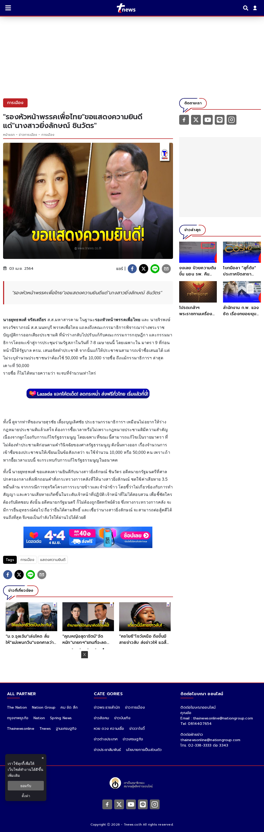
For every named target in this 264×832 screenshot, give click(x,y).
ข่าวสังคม (101, 718)
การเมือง (48, 134)
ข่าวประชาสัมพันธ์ (107, 749)
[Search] (246, 8)
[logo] (122, 8)
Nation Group (43, 707)
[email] (166, 268)
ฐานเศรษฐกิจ (66, 728)
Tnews (45, 728)
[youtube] (208, 119)
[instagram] (231, 119)
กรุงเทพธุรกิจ (17, 718)
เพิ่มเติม (14, 775)
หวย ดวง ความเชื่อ (109, 728)
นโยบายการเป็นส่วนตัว (144, 749)
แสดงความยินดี (52, 559)
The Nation (17, 707)
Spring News (61, 718)
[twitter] (143, 268)
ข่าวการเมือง (28, 134)
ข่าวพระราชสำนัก (107, 707)
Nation (39, 718)
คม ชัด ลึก (69, 707)
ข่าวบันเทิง (122, 718)
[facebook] (132, 268)
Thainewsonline (20, 728)
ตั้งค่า (26, 795)
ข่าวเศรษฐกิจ (133, 739)
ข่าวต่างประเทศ (106, 739)
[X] (196, 119)
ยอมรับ (25, 785)
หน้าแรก (9, 134)
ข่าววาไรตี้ (137, 728)
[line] (155, 268)
